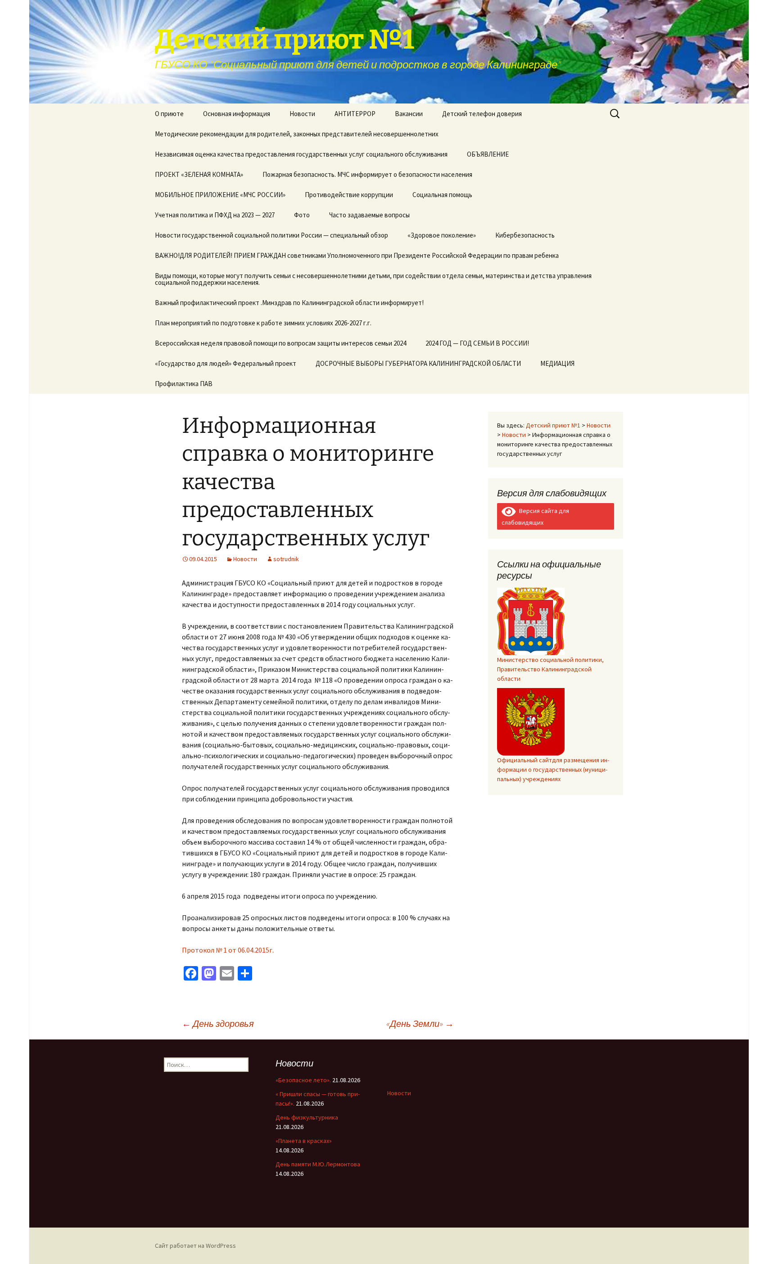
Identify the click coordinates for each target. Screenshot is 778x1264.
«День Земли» (420, 1023)
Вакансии (409, 113)
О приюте (169, 113)
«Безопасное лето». (303, 1080)
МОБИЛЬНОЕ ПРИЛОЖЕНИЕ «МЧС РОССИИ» (220, 194)
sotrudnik (286, 559)
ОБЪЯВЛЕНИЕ (488, 154)
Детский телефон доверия (482, 113)
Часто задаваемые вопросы (369, 215)
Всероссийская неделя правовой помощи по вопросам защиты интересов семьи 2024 (280, 343)
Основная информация (236, 113)
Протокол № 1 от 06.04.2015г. (228, 949)
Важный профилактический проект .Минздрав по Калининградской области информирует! (289, 302)
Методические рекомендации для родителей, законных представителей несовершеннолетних (297, 134)
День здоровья (218, 1023)
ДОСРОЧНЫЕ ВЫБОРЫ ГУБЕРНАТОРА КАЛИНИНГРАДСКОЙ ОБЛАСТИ (418, 363)
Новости (302, 113)
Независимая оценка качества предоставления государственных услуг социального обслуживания (301, 154)
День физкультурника (307, 1117)
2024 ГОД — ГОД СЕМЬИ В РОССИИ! (477, 343)
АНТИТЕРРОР (355, 113)
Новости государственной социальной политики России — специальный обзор (271, 235)
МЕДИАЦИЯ (557, 363)
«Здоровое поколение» (441, 235)
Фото (302, 215)
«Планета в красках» (304, 1141)
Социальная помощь (442, 194)
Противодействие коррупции (349, 194)
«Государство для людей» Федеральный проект (225, 363)
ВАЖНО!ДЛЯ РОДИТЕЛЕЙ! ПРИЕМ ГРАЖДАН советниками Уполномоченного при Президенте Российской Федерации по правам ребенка (357, 255)
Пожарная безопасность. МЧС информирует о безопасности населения (367, 174)
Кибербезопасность (525, 235)
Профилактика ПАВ (184, 383)
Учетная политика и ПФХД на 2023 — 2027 (215, 215)
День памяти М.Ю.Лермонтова (318, 1164)
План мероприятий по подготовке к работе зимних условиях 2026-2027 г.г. (263, 323)
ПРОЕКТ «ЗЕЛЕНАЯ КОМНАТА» (199, 174)
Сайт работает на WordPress (195, 1246)
